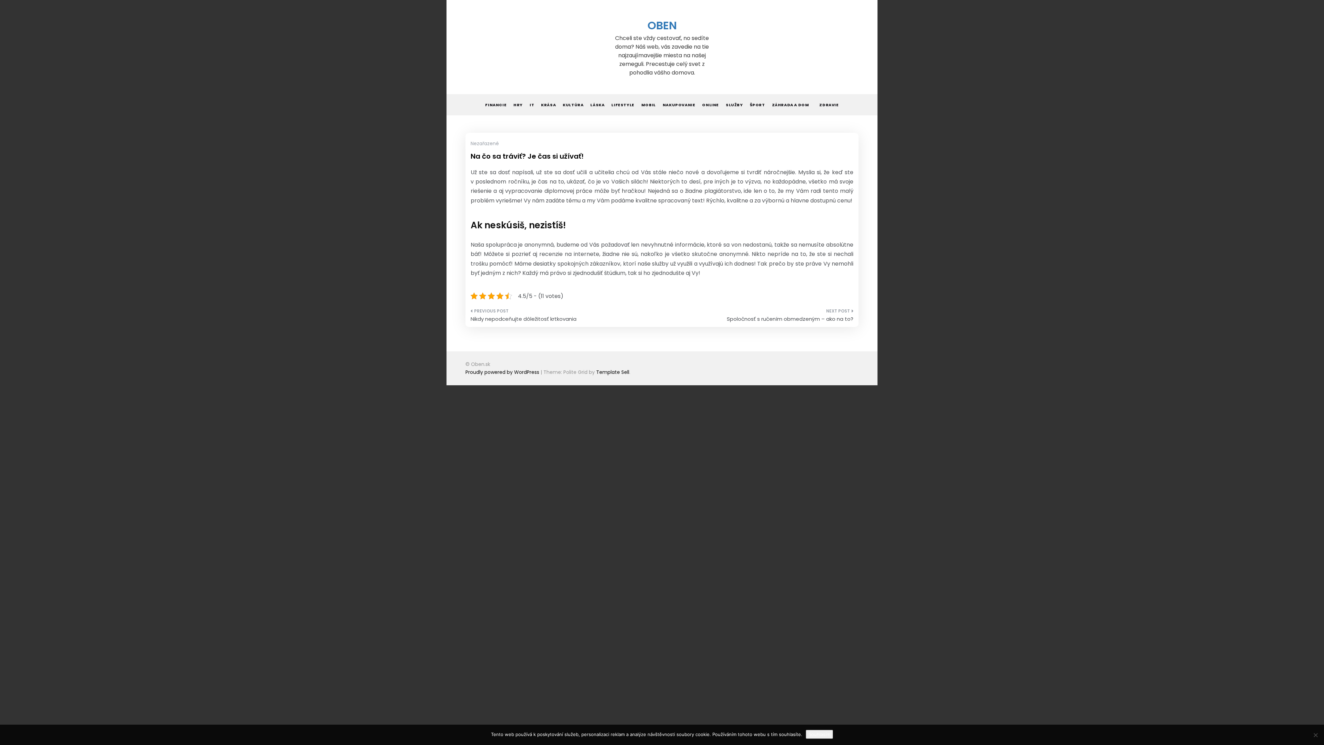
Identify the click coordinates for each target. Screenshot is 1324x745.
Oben (662, 25)
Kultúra (573, 105)
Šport (757, 105)
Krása (548, 105)
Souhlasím (819, 734)
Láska (597, 105)
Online (710, 105)
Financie (495, 105)
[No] (1315, 735)
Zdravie (829, 105)
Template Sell (612, 372)
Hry (518, 105)
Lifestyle (622, 105)
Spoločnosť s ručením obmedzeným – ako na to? (790, 318)
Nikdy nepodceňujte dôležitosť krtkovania (523, 318)
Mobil (648, 105)
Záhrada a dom (790, 105)
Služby (734, 105)
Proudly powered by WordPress (503, 372)
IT (532, 105)
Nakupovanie (679, 105)
